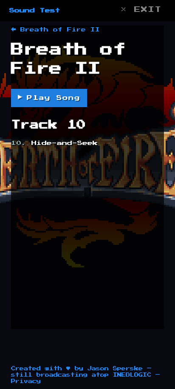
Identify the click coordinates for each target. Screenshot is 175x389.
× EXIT (141, 9)
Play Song (49, 97)
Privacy (26, 381)
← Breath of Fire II (55, 29)
